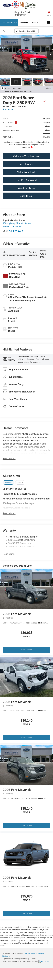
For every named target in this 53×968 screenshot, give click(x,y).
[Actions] (47, 101)
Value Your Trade (26, 172)
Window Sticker (26, 187)
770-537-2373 (16, 230)
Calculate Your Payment (26, 156)
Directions (24, 22)
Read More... (9, 458)
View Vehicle (26, 650)
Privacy (34, 953)
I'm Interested (26, 164)
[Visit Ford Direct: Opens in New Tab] (43, 961)
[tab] (8, 482)
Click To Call (26, 195)
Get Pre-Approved (27, 179)
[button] (9, 22)
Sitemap (27, 953)
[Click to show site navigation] (48, 22)
